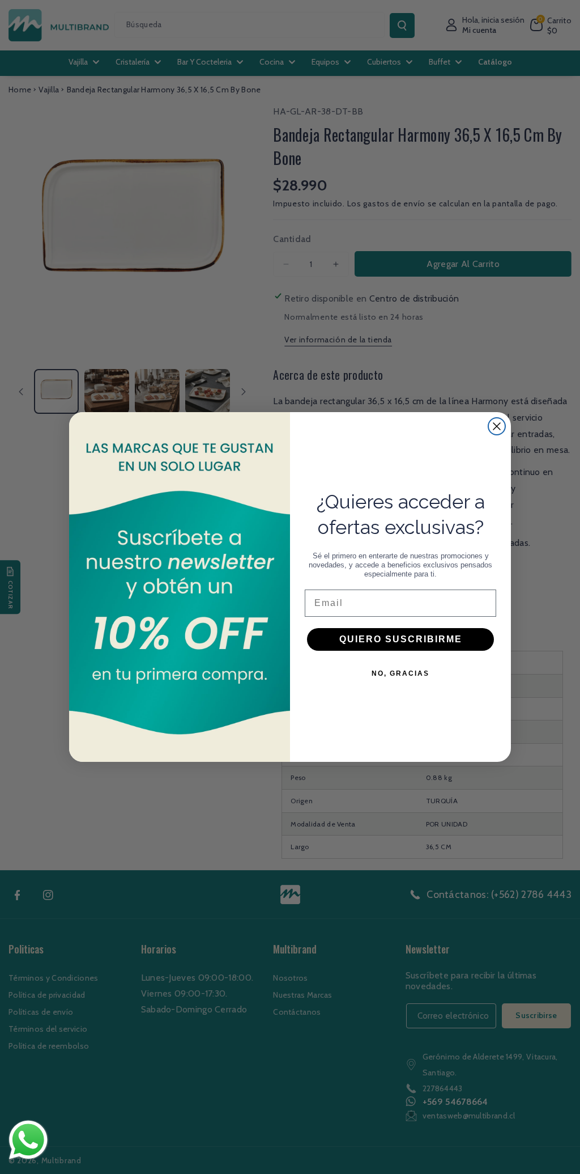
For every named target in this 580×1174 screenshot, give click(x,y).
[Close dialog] (496, 426)
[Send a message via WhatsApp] (28, 1140)
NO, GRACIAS (400, 673)
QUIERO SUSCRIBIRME (400, 639)
